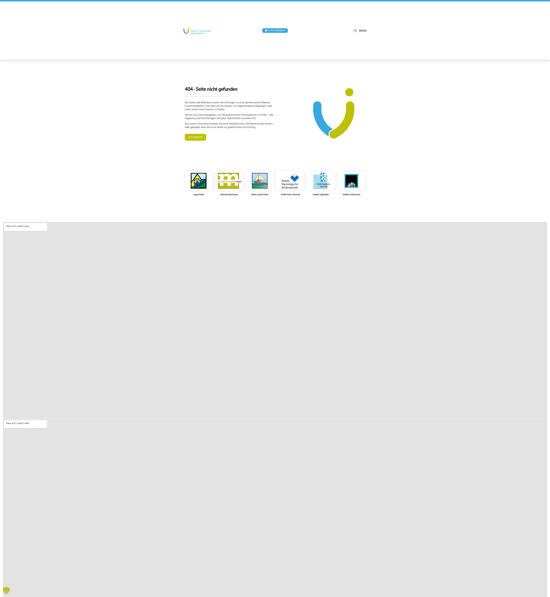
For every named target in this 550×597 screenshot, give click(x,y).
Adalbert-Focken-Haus (351, 194)
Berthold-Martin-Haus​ (229, 194)
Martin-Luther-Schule (259, 194)
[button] (360, 30)
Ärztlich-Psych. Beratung (290, 194)
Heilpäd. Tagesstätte (321, 194)
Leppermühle (198, 194)
